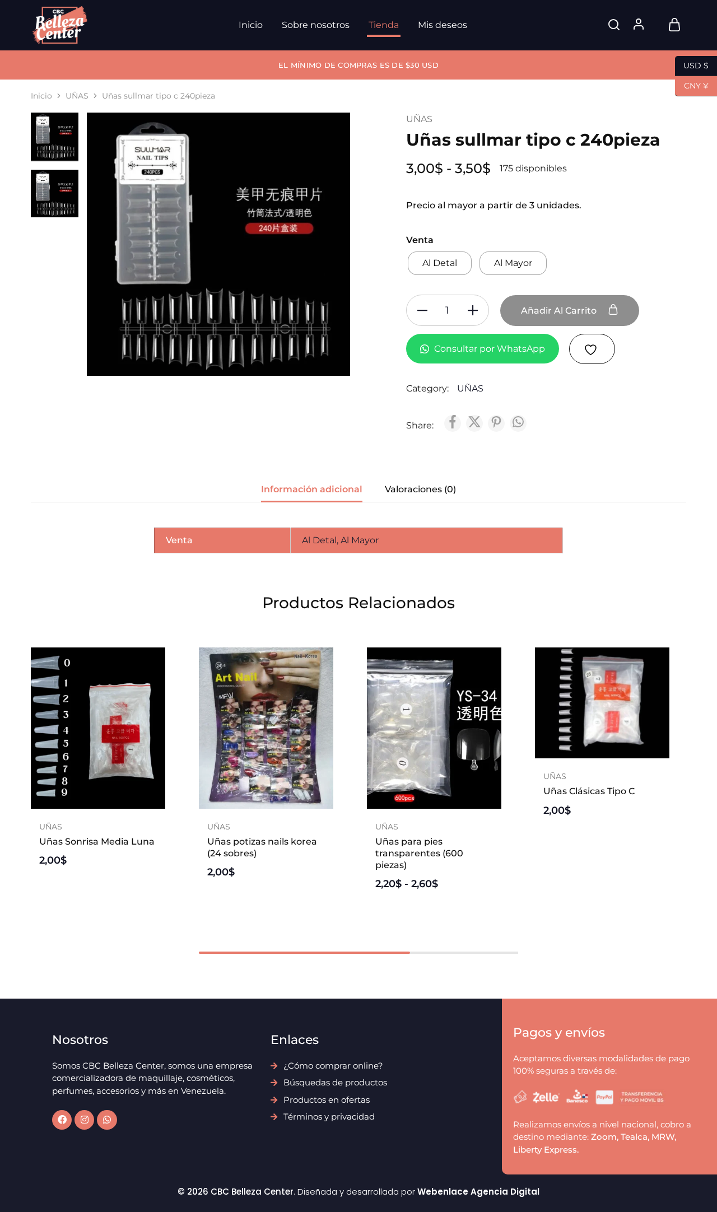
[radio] (439, 263)
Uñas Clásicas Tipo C (589, 791)
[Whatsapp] (107, 1120)
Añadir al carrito (560, 310)
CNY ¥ (692, 85)
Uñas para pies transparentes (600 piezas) (419, 853)
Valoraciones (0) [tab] (420, 489)
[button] (98, 803)
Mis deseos (442, 25)
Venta (420, 240)
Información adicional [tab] (311, 489)
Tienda (384, 25)
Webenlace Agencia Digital (478, 1191)
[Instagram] (84, 1120)
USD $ (692, 65)
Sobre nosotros (316, 25)
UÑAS (77, 96)
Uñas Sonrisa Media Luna (97, 841)
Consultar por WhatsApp (488, 348)
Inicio (251, 25)
